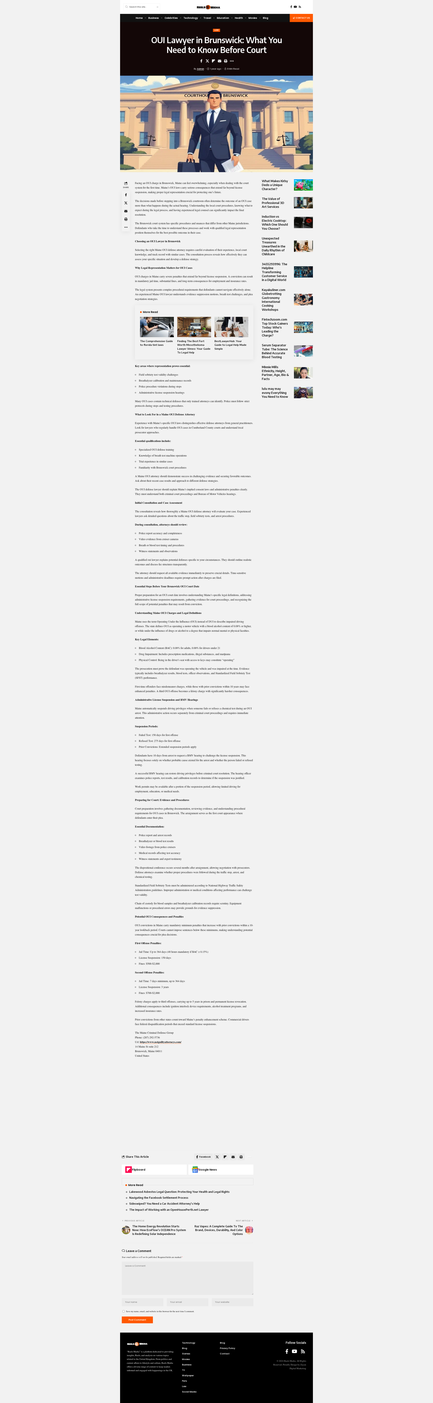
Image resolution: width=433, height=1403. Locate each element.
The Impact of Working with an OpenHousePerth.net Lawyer (169, 1209)
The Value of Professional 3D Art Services (273, 203)
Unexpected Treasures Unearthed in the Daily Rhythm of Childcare (273, 246)
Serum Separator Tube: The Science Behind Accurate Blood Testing (275, 351)
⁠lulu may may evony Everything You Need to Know (275, 392)
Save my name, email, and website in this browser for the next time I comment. (160, 1311)
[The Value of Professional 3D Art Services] (303, 202)
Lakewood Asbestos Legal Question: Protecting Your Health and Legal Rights (179, 1191)
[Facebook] (291, 7)
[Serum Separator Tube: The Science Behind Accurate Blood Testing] (303, 351)
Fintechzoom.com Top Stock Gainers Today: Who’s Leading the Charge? (275, 327)
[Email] (219, 61)
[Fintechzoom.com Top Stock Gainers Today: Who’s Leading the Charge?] (303, 327)
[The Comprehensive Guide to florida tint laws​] (157, 327)
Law (216, 30)
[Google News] (195, 1169)
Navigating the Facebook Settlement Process (158, 1197)
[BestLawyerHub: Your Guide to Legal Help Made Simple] (231, 327)
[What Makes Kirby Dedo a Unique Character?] (303, 185)
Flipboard (138, 1170)
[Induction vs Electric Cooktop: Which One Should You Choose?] (303, 222)
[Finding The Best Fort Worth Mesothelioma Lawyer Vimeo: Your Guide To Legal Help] (194, 327)
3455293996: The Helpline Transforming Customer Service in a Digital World (274, 272)
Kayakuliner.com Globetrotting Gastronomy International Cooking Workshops (273, 299)
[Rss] (300, 7)
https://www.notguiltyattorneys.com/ (160, 1042)
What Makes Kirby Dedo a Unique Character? (275, 185)
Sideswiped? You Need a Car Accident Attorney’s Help (164, 1203)
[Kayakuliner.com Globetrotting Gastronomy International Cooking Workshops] (303, 299)
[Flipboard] (128, 1169)
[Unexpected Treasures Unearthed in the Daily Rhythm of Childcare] (303, 246)
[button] (225, 61)
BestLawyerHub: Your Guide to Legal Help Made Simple (230, 345)
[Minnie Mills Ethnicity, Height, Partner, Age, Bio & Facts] (303, 372)
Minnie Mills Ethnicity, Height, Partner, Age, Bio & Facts (275, 373)
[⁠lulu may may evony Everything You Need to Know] (303, 392)
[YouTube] (295, 7)
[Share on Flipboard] (213, 61)
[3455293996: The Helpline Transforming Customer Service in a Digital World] (303, 272)
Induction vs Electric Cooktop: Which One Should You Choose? (275, 222)
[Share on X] (207, 61)
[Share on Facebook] (201, 61)
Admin (200, 68)
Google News (208, 1170)
